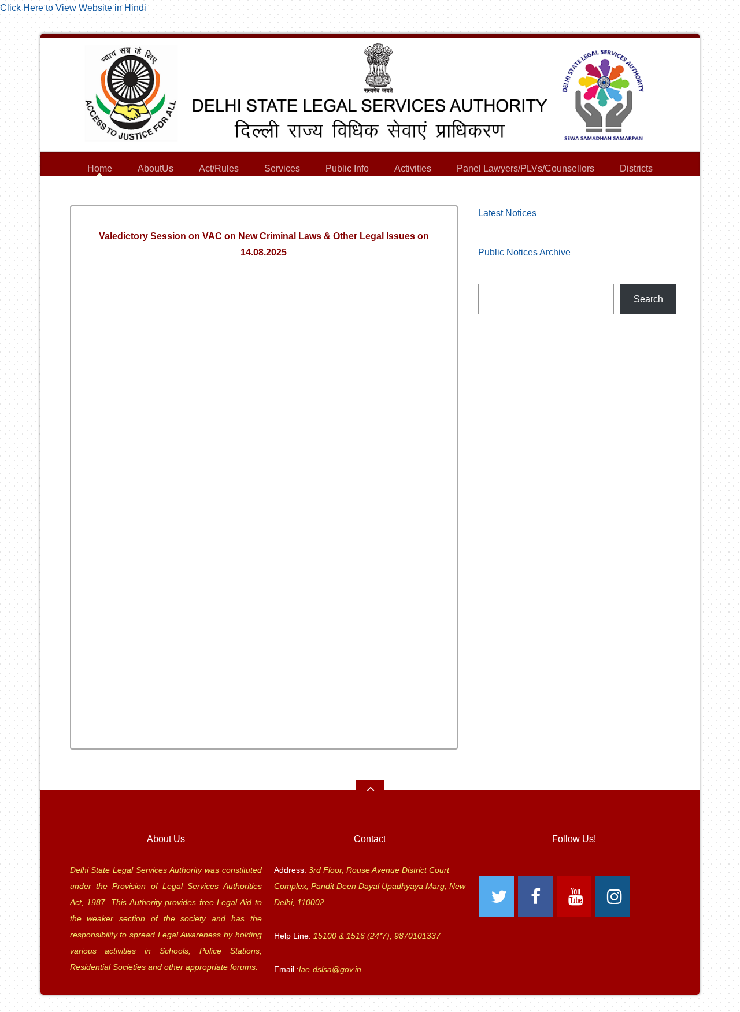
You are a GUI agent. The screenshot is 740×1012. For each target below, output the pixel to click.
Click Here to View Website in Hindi (73, 8)
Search (648, 299)
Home (99, 168)
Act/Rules (219, 168)
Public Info (347, 170)
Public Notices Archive (524, 252)
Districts (636, 170)
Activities (412, 168)
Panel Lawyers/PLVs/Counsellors (525, 170)
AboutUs (155, 170)
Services (282, 170)
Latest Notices (507, 213)
